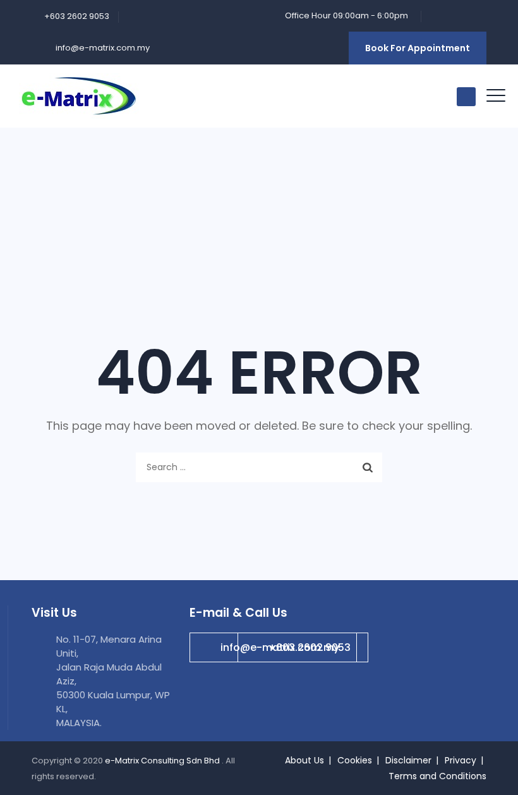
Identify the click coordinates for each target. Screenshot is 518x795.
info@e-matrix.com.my (102, 48)
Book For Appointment (417, 48)
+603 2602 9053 (309, 647)
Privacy (460, 760)
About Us (304, 760)
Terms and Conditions (437, 776)
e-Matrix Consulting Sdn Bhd (163, 761)
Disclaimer (408, 760)
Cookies (354, 760)
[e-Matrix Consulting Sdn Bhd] (79, 96)
